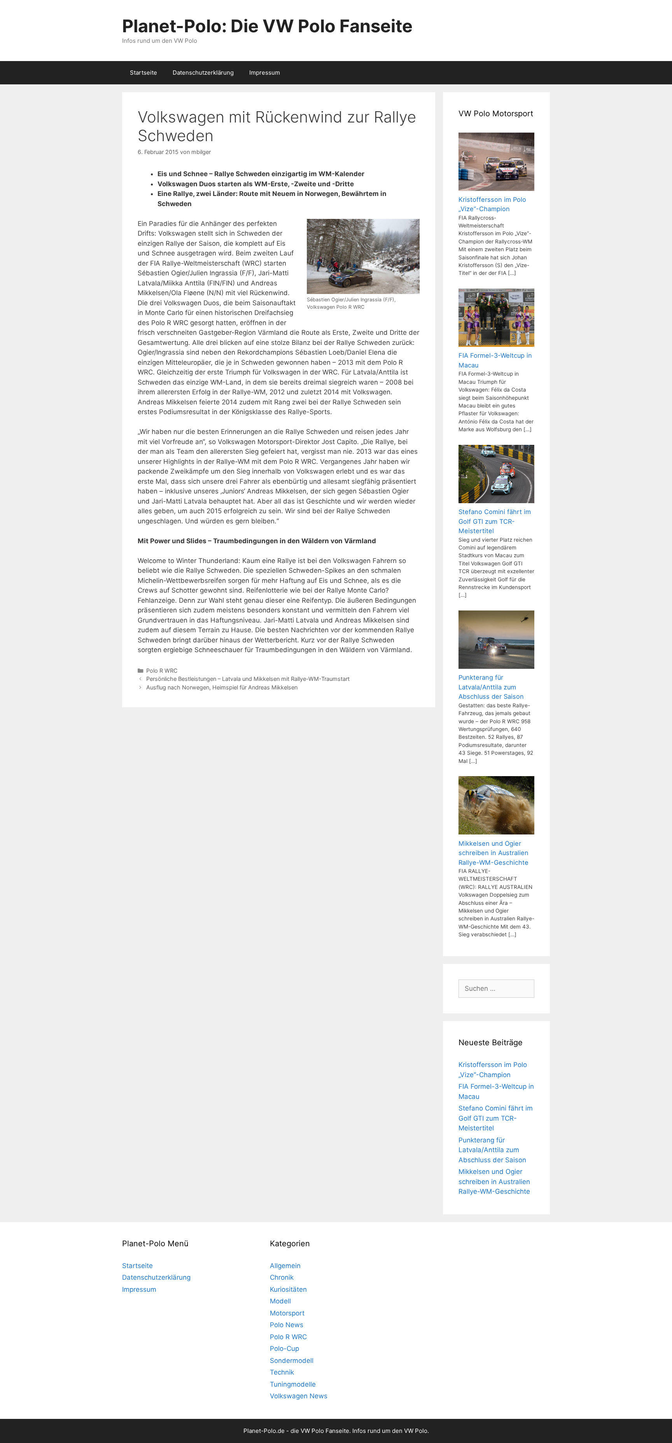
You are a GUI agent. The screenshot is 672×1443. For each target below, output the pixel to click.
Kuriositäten (288, 1289)
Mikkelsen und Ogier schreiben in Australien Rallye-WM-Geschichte (494, 1181)
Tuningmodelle (293, 1384)
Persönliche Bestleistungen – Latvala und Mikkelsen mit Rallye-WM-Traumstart (248, 678)
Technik (282, 1372)
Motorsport (287, 1313)
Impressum (264, 72)
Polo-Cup (284, 1348)
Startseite (143, 72)
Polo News (286, 1325)
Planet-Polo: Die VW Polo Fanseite (267, 26)
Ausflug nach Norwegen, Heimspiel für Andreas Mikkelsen (222, 687)
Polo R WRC (162, 670)
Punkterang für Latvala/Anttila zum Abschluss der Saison (492, 1150)
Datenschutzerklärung (203, 72)
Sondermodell (291, 1360)
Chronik (282, 1277)
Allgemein (285, 1266)
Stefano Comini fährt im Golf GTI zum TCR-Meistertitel (495, 1118)
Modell (280, 1301)
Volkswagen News (298, 1396)
